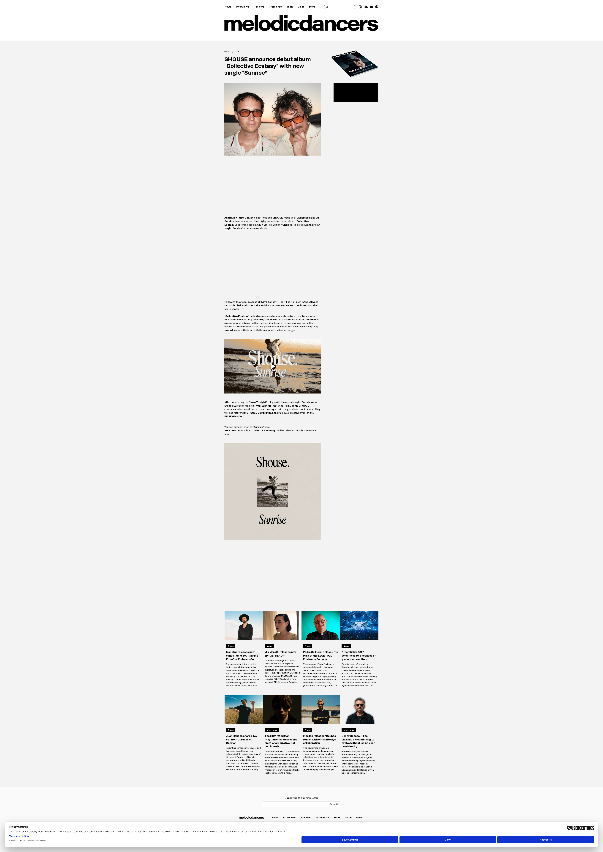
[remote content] (272, 186)
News (231, 646)
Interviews (271, 730)
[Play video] (272, 366)
